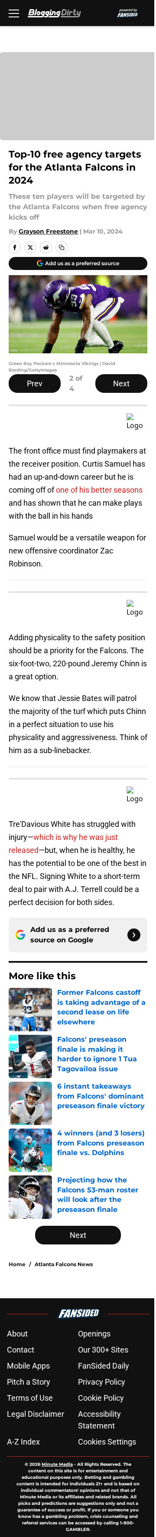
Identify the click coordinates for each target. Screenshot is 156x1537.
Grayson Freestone (48, 231)
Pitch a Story (28, 1381)
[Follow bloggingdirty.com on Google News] (133, 934)
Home (17, 1264)
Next (121, 383)
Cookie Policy (101, 1397)
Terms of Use (30, 1397)
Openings (94, 1333)
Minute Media (57, 1464)
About (17, 1333)
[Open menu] (14, 13)
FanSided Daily (103, 1365)
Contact (20, 1349)
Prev (34, 383)
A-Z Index (23, 1441)
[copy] (61, 247)
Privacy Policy (101, 1381)
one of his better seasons (98, 489)
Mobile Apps (28, 1365)
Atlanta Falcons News (64, 1264)
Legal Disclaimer (35, 1414)
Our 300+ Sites (103, 1349)
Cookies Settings (107, 1441)
